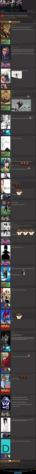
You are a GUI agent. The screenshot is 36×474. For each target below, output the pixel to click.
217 (8, 21)
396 (16, 21)
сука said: (13, 25)
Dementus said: (14, 224)
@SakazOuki (18, 93)
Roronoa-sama (5, 236)
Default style (3, 469)
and (16, 264)
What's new (12, 10)
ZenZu (6, 60)
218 (9, 21)
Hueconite (6, 388)
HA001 (6, 38)
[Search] (35, 11)
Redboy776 (6, 432)
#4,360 (34, 439)
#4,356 (34, 352)
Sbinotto (5, 324)
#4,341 (34, 23)
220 (13, 21)
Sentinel (5, 259)
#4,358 (34, 395)
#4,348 (34, 179)
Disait (6, 453)
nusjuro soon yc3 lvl (24, 17)
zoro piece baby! (13, 18)
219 (11, 21)
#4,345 (34, 115)
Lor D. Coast (6, 281)
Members (17, 10)
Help (33, 469)
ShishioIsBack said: (14, 333)
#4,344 (34, 90)
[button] (8, 11)
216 (6, 21)
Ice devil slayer (5, 215)
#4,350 (34, 222)
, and (18, 43)
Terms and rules (25, 469)
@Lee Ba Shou (14, 93)
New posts (1, 12)
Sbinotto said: (14, 181)
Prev (1, 21)
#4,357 (34, 374)
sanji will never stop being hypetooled (6, 18)
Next (18, 21)
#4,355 (34, 331)
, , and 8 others (18, 134)
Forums (2, 10)
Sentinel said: (14, 92)
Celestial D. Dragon (5, 345)
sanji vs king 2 (29, 17)
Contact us (20, 469)
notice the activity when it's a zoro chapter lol (15, 17)
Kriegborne (6, 302)
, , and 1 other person (20, 112)
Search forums (6, 12)
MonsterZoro (5, 410)
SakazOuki (6, 104)
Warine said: (14, 311)
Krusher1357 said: (14, 47)
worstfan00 (6, 367)
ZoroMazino (6, 129)
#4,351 (34, 245)
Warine (5, 193)
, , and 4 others (19, 177)
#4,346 (34, 136)
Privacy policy (30, 469)
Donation (6, 10)
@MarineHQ (21, 93)
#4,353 (34, 288)
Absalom (2, 17)
